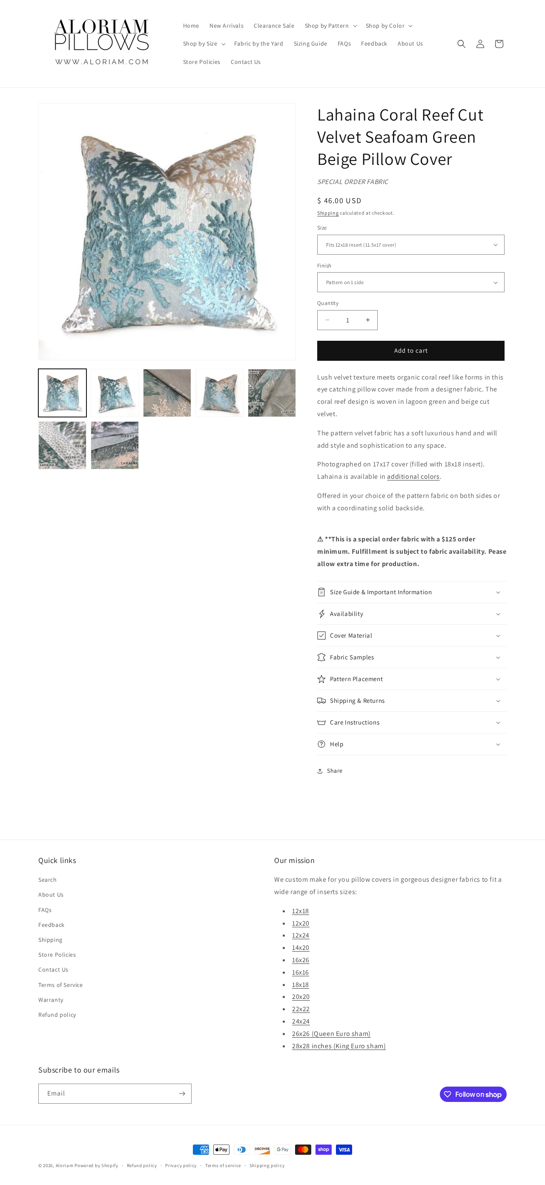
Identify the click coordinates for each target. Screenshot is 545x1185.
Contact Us (53, 969)
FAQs (45, 910)
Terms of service (223, 1165)
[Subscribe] (181, 1094)
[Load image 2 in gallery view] (115, 393)
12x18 (300, 910)
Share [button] (335, 770)
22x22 (301, 1008)
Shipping (328, 213)
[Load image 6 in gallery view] (62, 445)
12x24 (301, 935)
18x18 (300, 984)
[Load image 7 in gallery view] (115, 445)
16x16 (300, 972)
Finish (324, 265)
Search (47, 879)
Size (322, 227)
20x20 (301, 996)
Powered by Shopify (96, 1165)
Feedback (51, 925)
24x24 (301, 1021)
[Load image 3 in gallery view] (167, 393)
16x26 (301, 959)
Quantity (327, 303)
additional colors (413, 476)
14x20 (301, 947)
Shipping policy (267, 1165)
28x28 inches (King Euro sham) (339, 1045)
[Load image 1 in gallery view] (62, 393)
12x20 (301, 923)
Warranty (50, 1000)
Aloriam (65, 1165)
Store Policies (57, 954)
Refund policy (57, 1014)
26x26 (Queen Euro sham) (331, 1033)
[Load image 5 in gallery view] (272, 393)
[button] (330, 26)
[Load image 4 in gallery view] (219, 393)
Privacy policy (181, 1165)
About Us (51, 894)
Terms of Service (60, 985)
